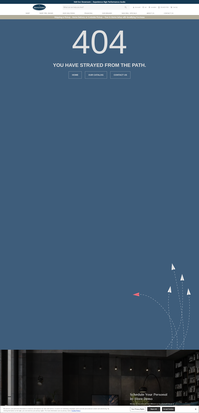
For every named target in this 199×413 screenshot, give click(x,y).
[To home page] (39, 7)
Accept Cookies (168, 409)
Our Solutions (69, 13)
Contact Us (168, 13)
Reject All (154, 409)
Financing (88, 13)
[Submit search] (125, 7)
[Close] (195, 409)
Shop (28, 13)
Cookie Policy (76, 411)
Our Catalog (96, 75)
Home (75, 75)
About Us (150, 13)
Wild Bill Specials (129, 13)
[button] (133, 7)
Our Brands (107, 13)
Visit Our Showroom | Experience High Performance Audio (99, 2)
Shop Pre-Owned (46, 13)
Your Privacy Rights (137, 409)
